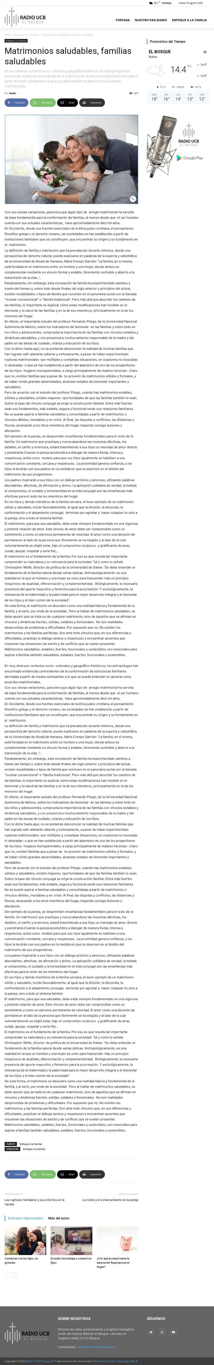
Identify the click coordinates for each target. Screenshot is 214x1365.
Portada (123, 20)
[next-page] (14, 1275)
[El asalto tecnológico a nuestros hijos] (71, 1240)
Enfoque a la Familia (189, 20)
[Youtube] (173, 1332)
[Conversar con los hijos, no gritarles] (25, 1240)
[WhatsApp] (162, 1332)
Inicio (8, 34)
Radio (12, 93)
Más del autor (59, 1218)
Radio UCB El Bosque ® (39, 1361)
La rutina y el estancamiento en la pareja (110, 1200)
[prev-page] (7, 1275)
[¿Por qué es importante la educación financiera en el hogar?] (117, 1240)
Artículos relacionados (25, 1218)
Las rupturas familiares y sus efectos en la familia (34, 1202)
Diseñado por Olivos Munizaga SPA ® (116, 1361)
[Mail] (151, 1332)
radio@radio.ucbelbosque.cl (96, 1347)
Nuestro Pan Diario (151, 20)
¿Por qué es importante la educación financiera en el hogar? (113, 1262)
